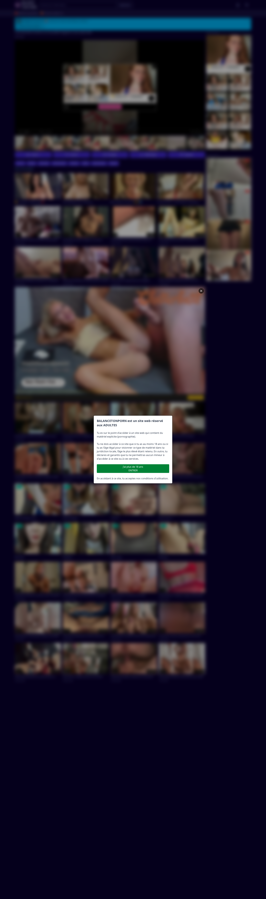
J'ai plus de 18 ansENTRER (133, 468)
